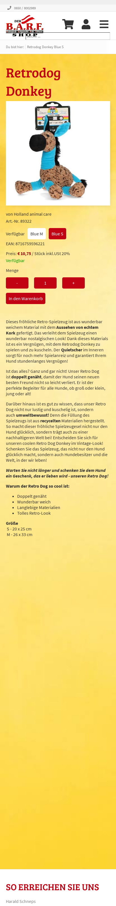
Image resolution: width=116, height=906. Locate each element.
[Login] (86, 24)
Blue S (57, 233)
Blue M (36, 233)
